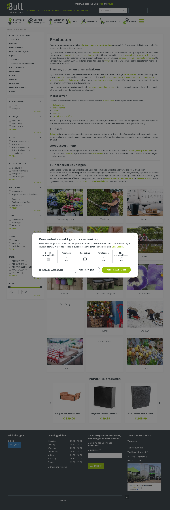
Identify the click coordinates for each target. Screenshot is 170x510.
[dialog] (85, 255)
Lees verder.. (118, 246)
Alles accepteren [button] (116, 269)
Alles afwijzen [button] (87, 269)
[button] (51, 269)
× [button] (134, 236)
